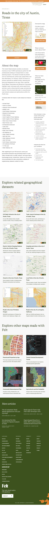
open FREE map (40, 40)
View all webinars (39, 107)
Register (40, 102)
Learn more (41, 1)
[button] (8, 4)
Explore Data (5, 8)
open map (16, 57)
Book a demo (40, 68)
